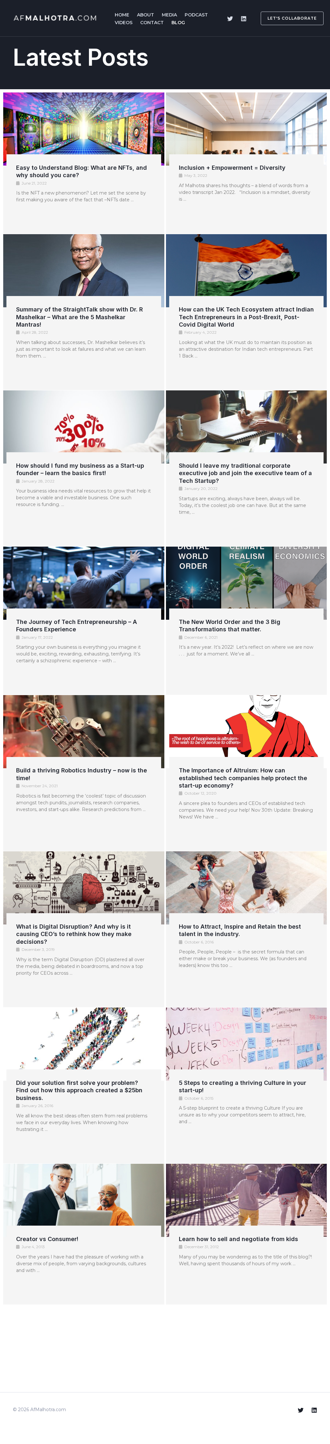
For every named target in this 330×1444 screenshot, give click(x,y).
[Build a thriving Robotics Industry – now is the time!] (83, 731)
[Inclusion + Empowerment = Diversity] (246, 129)
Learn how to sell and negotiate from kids (238, 1239)
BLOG (178, 22)
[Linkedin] (244, 19)
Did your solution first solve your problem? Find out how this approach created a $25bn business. (79, 1090)
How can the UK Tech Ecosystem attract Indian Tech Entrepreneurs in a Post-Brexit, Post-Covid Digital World (246, 317)
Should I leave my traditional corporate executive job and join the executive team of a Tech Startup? (245, 473)
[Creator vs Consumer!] (83, 1200)
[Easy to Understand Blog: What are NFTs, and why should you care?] (83, 129)
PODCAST (196, 15)
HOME (122, 15)
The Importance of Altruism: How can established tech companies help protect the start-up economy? (243, 778)
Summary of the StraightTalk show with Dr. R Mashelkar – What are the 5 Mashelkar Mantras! (79, 317)
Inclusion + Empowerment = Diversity (232, 167)
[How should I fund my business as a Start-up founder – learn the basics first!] (83, 427)
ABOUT (145, 15)
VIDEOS (123, 22)
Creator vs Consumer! (47, 1239)
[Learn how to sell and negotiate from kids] (246, 1200)
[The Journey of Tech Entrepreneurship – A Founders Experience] (83, 583)
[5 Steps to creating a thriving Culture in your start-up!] (246, 1044)
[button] (288, 18)
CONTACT (152, 22)
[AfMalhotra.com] (55, 18)
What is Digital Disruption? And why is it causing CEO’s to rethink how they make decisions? (73, 934)
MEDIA (169, 15)
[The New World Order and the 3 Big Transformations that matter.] (246, 583)
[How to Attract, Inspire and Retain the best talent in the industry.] (246, 887)
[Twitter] (230, 19)
